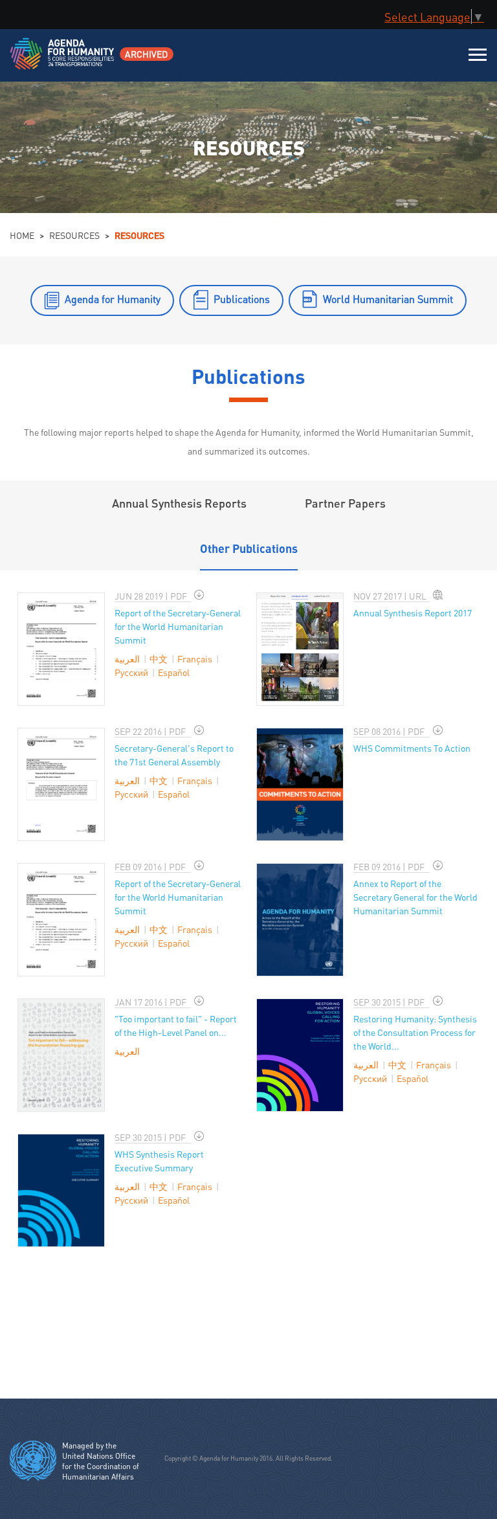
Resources (74, 235)
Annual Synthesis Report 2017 (412, 612)
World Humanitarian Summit (388, 299)
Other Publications (249, 548)
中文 (158, 658)
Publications (242, 299)
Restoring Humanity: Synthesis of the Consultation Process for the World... (415, 1032)
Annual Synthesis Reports (179, 502)
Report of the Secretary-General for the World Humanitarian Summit (178, 626)
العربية (127, 658)
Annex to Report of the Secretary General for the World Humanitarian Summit (415, 896)
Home (22, 235)
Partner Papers (345, 502)
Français (194, 658)
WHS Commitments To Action (411, 748)
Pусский (131, 672)
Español (174, 672)
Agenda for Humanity (112, 299)
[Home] (63, 62)
